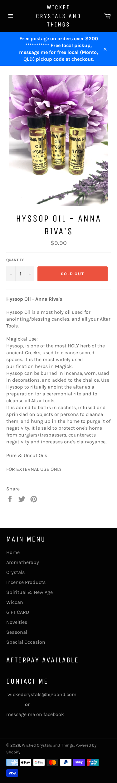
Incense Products (26, 582)
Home (13, 552)
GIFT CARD (17, 612)
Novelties (16, 622)
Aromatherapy (22, 562)
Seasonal (16, 632)
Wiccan (14, 602)
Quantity (15, 260)
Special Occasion (25, 642)
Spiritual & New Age (29, 592)
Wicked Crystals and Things (58, 16)
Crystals (15, 572)
